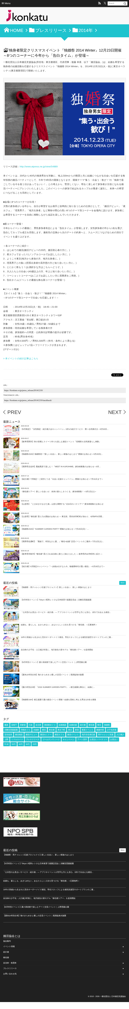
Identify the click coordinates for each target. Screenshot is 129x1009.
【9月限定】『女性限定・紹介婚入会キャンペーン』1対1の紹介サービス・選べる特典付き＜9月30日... (65, 429)
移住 (99, 725)
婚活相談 (19, 734)
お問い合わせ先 (10, 974)
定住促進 (8, 734)
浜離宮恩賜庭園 (11, 730)
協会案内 (7, 941)
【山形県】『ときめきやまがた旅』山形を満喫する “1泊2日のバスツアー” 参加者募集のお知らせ (62, 504)
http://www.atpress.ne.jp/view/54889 (39, 166)
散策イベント (87, 730)
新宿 (77, 730)
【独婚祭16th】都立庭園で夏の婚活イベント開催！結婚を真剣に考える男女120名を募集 (58, 700)
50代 (14, 744)
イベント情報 (9, 946)
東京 (70, 730)
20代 (35, 744)
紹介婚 (83, 725)
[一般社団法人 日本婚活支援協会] (26, 16)
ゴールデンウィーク (51, 739)
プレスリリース (32, 739)
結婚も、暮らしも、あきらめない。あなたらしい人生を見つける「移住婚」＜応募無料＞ (59, 625)
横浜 (44, 730)
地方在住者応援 (88, 734)
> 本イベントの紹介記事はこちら (20, 358)
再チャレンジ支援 (105, 734)
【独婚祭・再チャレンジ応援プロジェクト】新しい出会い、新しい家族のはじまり (56, 587)
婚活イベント (73, 734)
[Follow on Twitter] (105, 3)
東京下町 (61, 730)
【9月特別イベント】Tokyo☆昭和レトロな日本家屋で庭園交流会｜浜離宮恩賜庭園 (56, 600)
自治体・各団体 (10, 963)
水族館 (36, 730)
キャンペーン (68, 739)
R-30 (7, 744)
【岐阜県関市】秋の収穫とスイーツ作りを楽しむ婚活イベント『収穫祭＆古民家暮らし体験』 (61, 442)
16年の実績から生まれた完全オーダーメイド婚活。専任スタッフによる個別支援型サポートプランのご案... (67, 637)
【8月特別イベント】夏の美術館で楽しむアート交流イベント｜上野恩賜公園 (54, 662)
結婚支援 (73, 725)
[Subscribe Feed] (99, 3)
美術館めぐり (50, 725)
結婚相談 (62, 725)
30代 (28, 744)
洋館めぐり (25, 730)
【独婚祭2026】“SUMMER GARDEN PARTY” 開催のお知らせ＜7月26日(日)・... (55, 529)
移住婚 (91, 725)
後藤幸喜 (100, 730)
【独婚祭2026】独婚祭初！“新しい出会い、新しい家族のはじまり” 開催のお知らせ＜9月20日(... (62, 454)
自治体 (38, 725)
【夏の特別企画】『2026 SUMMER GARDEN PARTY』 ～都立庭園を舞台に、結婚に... (58, 687)
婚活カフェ (59, 734)
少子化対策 (111, 730)
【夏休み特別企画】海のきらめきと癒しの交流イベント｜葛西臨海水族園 (52, 675)
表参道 (23, 725)
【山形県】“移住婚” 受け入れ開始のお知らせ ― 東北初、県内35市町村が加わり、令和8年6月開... (62, 516)
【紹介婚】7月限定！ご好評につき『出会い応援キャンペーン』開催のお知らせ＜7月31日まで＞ (62, 479)
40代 (21, 744)
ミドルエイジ (17, 739)
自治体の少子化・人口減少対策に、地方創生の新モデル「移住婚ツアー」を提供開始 (57, 650)
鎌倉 (6, 725)
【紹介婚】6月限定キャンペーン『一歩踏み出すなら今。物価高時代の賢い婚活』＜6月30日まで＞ (63, 566)
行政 (31, 725)
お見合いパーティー (98, 739)
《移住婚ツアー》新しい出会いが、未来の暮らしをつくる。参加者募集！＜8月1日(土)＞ (59, 491)
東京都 (52, 730)
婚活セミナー (46, 734)
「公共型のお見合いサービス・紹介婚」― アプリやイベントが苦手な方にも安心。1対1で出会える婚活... (66, 612)
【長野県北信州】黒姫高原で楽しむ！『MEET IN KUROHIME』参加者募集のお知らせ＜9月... (61, 466)
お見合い (114, 739)
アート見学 (82, 739)
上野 (6, 739)
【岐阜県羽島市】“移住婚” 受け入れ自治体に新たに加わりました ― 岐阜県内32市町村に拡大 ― (61, 554)
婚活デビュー (31, 734)
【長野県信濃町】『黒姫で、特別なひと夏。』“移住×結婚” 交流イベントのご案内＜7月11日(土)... (62, 541)
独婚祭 (107, 725)
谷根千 (14, 725)
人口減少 (120, 734)
